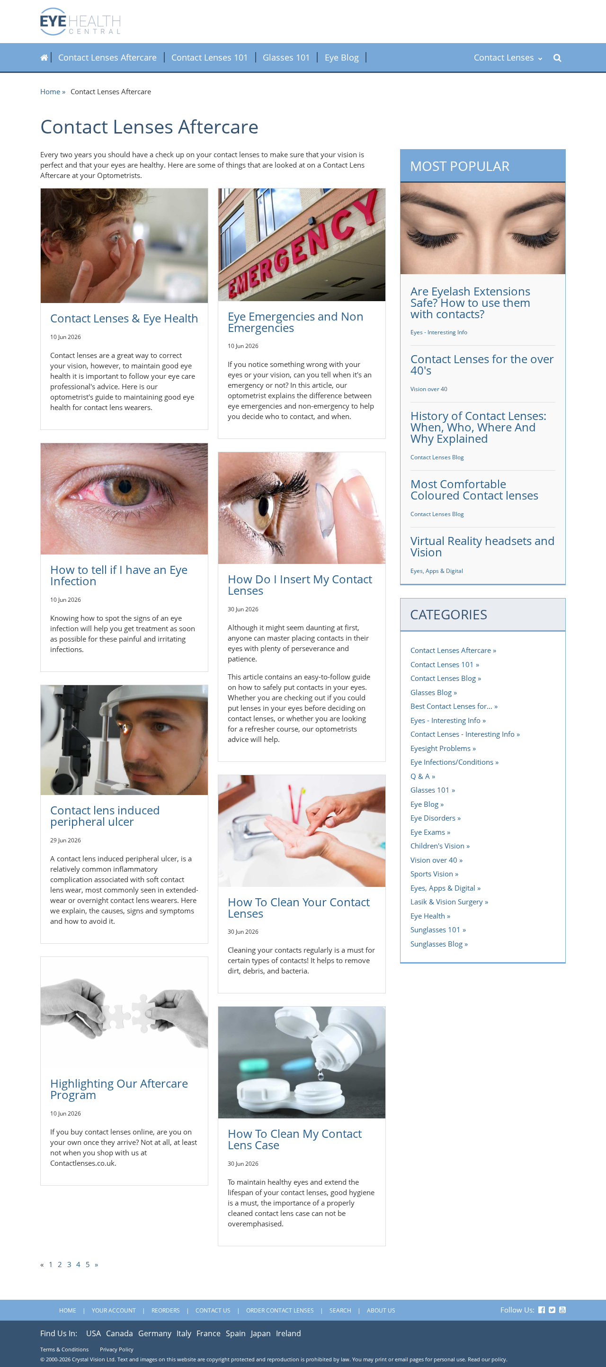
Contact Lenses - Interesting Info (462, 734)
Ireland (288, 1333)
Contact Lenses (505, 57)
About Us (381, 1310)
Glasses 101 (286, 57)
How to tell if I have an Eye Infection (118, 575)
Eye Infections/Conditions (451, 762)
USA (93, 1333)
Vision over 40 (428, 389)
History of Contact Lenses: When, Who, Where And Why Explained (478, 427)
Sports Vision (431, 873)
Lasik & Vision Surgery (446, 901)
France (208, 1333)
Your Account (114, 1310)
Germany (154, 1333)
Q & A (420, 776)
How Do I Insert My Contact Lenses (300, 584)
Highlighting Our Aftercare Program (119, 1088)
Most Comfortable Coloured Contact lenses (474, 489)
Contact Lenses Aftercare (107, 57)
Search (340, 1310)
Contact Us (213, 1310)
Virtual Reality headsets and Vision (482, 546)
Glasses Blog (431, 692)
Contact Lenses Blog (437, 457)
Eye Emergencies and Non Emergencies (296, 321)
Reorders (166, 1310)
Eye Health (427, 915)
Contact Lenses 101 (209, 57)
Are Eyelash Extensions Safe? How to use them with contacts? (470, 302)
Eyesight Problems (440, 748)
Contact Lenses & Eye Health (124, 318)
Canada (119, 1333)
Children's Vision (437, 845)
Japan (261, 1333)
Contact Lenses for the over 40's (482, 364)
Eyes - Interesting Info (438, 332)
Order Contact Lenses (280, 1310)
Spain (236, 1333)
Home (50, 91)
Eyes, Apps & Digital (436, 571)
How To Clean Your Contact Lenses (299, 907)
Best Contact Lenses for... (451, 706)
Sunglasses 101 (435, 929)
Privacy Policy (117, 1349)
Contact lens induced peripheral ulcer (105, 815)
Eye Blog (342, 57)
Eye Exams (427, 832)
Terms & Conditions (64, 1349)
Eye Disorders (432, 817)
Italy (184, 1333)
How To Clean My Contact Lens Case (295, 1139)
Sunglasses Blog (436, 943)
